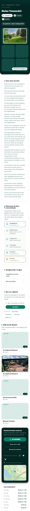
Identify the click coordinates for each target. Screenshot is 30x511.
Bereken (15, 307)
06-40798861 (16, 439)
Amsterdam (15, 311)
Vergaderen (8, 15)
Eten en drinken (11, 281)
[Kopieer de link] (5, 459)
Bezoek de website (15, 449)
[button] (15, 471)
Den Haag (16, 314)
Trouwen (18, 15)
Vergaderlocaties (10, 5)
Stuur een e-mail (15, 444)
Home (3, 5)
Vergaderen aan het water (12, 275)
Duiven (17, 5)
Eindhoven (8, 317)
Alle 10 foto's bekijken (19, 68)
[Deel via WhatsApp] (19, 455)
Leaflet (19, 480)
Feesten (7, 19)
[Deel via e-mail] (23, 455)
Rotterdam (8, 314)
